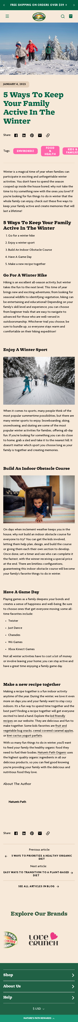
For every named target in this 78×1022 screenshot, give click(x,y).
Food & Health (50, 151)
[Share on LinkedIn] (24, 135)
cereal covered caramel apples (53, 731)
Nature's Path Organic (52, 752)
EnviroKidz (25, 151)
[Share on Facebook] (16, 135)
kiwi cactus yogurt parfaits (24, 735)
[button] (63, 16)
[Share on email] (40, 135)
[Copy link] (48, 135)
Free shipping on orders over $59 (37, 5)
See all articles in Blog (36, 886)
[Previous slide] (4, 5)
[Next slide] (74, 5)
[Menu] (7, 16)
